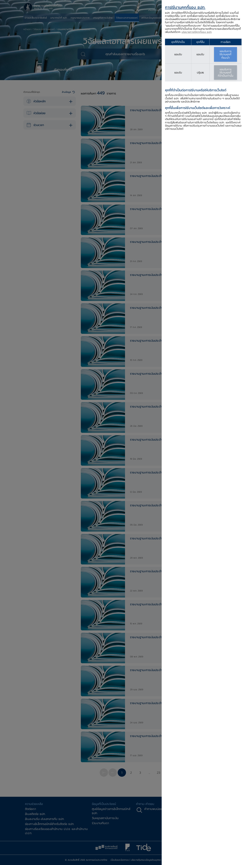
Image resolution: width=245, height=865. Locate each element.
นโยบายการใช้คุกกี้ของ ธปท (197, 32)
